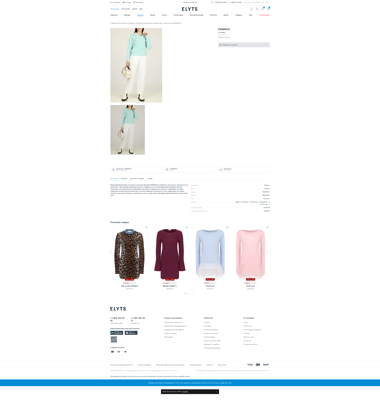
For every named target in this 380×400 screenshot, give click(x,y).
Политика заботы (250, 344)
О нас (246, 322)
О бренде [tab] (124, 178)
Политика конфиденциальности (121, 365)
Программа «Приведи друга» (175, 326)
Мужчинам (126, 9)
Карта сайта (222, 365)
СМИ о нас (248, 326)
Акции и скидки (170, 333)
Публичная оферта (144, 365)
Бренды (127, 15)
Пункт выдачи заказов (252, 330)
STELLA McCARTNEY (129, 286)
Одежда (140, 15)
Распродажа (265, 15)
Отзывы (247, 333)
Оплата (207, 322)
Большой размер (196, 15)
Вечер (226, 15)
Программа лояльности (173, 322)
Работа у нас (249, 337)
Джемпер (129, 288)
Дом (141, 9)
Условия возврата (211, 330)
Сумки (164, 15)
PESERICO (266, 192)
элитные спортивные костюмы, (167, 376)
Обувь (152, 15)
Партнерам (168, 337)
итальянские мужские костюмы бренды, (142, 376)
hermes (187, 376)
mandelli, (182, 376)
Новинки (113, 15)
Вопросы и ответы (211, 333)
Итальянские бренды (212, 348)
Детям (134, 9)
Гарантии (210, 365)
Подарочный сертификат (174, 330)
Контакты (247, 341)
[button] (111, 252)
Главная (113, 23)
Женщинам (114, 9)
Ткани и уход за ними (212, 341)
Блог (251, 15)
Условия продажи (195, 365)
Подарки (238, 15)
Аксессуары (178, 15)
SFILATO (213, 15)
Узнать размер (209, 337)
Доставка (207, 326)
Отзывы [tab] (149, 178)
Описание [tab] (114, 178)
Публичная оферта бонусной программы (170, 365)
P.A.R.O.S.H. (210, 286)
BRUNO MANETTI (170, 286)
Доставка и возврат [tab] (137, 178)
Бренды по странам (211, 344)
